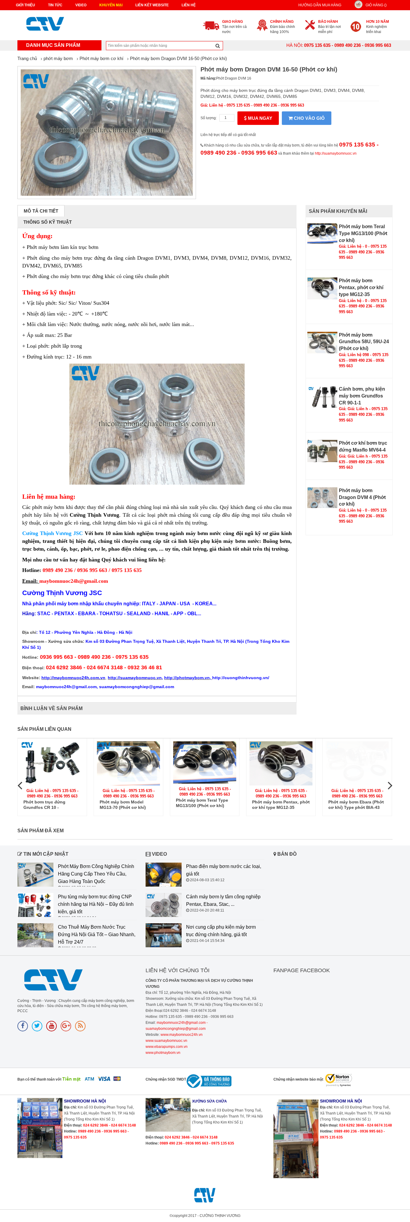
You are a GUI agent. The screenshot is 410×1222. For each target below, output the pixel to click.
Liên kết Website (152, 5)
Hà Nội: (294, 45)
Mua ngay (259, 118)
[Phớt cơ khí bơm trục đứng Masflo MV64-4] (322, 451)
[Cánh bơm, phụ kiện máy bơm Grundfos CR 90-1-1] (322, 397)
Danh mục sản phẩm (53, 45)
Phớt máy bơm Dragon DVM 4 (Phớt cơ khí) (362, 497)
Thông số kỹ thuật (47, 222)
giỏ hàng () (376, 5)
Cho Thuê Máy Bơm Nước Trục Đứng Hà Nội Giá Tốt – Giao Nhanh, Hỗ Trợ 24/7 (96, 934)
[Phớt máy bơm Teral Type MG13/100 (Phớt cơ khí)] (322, 233)
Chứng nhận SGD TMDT (166, 1079)
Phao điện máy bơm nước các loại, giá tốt (223, 870)
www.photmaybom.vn (163, 1053)
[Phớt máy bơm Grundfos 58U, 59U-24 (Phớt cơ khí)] (322, 343)
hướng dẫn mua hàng (319, 5)
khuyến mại (110, 5)
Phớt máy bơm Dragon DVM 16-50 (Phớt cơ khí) (178, 58)
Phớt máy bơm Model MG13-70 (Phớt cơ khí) (123, 805)
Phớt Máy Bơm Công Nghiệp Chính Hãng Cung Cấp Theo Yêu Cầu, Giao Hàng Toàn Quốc (96, 874)
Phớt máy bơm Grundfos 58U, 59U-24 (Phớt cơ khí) (364, 341)
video (80, 5)
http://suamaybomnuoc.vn (336, 153)
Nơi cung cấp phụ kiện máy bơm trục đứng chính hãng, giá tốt (221, 930)
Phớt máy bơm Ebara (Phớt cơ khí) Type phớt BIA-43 (356, 805)
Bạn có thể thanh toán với (39, 1079)
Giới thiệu (25, 5)
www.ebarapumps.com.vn (167, 1047)
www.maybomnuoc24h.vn (181, 1035)
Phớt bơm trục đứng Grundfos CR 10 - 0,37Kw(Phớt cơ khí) (44, 805)
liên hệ (189, 5)
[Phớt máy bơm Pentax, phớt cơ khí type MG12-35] (322, 288)
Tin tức (55, 5)
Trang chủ (27, 58)
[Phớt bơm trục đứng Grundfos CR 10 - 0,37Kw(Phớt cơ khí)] (52, 763)
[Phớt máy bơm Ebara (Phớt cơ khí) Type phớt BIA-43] (357, 763)
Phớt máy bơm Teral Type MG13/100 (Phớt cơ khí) (363, 233)
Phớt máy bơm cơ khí (101, 58)
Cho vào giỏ (309, 118)
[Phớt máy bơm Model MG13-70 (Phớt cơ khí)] (128, 763)
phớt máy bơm (58, 58)
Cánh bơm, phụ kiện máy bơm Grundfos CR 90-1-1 (362, 395)
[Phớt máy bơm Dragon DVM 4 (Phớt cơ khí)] (322, 497)
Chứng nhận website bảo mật (298, 1079)
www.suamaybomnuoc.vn (166, 1041)
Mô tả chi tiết (41, 210)
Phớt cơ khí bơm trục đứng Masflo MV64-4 (363, 446)
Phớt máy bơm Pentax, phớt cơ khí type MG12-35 (361, 287)
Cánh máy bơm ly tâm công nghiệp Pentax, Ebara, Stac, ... (223, 900)
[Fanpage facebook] (22, 1026)
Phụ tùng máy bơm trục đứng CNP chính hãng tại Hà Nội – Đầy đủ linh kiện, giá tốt (96, 904)
